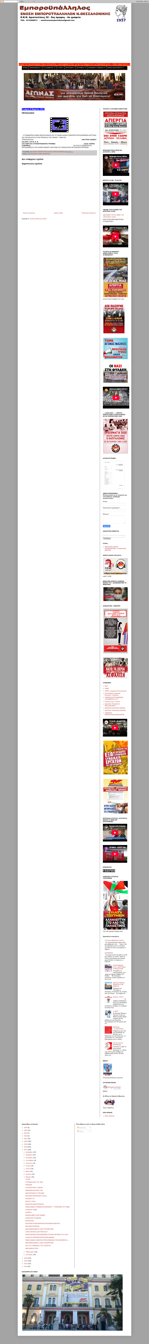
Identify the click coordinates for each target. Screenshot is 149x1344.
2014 (26, 1263)
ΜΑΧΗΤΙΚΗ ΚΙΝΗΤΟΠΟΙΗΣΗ (34, 1204)
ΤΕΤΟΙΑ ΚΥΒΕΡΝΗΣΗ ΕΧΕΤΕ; (114, 940)
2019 (26, 1144)
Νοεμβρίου (29, 1155)
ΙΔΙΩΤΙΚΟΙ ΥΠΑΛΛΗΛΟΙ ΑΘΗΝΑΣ (115, 710)
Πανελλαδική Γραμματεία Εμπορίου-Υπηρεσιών (112, 694)
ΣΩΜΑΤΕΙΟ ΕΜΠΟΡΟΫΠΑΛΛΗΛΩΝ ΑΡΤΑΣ (114, 713)
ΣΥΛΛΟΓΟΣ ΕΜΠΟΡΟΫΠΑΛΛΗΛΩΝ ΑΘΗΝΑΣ (39, 1237)
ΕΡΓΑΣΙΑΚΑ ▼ (70, 68)
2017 (26, 1149)
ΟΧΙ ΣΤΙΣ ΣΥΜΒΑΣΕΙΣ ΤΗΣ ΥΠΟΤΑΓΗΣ (38, 1245)
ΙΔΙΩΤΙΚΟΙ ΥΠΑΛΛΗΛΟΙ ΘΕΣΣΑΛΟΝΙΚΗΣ (112, 705)
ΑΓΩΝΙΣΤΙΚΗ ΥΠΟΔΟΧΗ (33, 1218)
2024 (26, 1130)
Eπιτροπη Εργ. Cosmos (112, 701)
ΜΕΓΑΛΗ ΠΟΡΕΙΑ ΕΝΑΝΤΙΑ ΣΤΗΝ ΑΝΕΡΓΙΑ (118, 984)
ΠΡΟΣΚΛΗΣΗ (29, 1221)
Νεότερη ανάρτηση (29, 213)
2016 (26, 1258)
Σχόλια (81, 1131)
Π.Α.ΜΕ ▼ (60, 68)
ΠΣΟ (106, 686)
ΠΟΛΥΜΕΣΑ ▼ (81, 68)
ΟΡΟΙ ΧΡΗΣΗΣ (109, 1116)
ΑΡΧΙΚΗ (25, 68)
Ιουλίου (28, 1166)
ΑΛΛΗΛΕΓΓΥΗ (29, 1198)
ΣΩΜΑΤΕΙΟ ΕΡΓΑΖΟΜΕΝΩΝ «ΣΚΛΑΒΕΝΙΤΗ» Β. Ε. (114, 698)
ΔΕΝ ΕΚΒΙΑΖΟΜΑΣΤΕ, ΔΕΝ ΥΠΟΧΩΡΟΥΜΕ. (39, 1243)
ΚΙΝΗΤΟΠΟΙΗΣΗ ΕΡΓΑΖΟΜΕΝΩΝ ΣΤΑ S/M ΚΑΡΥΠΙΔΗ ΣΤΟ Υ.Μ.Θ (46, 1234)
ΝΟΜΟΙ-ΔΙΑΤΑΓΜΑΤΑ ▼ (115, 68)
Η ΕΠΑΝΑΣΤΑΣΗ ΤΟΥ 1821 (34, 1182)
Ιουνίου (28, 1168)
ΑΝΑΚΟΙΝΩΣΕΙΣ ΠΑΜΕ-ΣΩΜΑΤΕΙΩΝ (39, 154)
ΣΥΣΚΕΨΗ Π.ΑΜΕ (31, 1210)
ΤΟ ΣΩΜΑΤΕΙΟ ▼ (49, 68)
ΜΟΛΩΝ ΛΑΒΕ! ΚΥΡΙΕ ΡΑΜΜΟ (35, 1215)
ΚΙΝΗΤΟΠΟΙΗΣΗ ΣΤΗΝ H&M (34, 1193)
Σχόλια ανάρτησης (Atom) (38, 218)
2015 (26, 1261)
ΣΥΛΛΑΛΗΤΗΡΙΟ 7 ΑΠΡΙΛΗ (34, 1187)
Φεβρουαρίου (30, 1252)
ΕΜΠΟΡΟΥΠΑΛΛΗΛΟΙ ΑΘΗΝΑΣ (115, 708)
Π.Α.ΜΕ (27, 1179)
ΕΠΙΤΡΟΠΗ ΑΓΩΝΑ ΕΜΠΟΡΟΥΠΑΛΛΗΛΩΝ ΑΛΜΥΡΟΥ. (42, 1223)
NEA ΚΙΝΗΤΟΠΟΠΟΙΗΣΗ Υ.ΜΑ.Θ (36, 1196)
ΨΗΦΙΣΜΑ (28, 1185)
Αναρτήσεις (82, 1127)
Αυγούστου (29, 1163)
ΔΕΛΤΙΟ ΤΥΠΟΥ (118, 997)
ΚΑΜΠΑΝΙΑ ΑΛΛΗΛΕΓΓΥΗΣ (34, 1190)
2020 (26, 1141)
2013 (26, 1266)
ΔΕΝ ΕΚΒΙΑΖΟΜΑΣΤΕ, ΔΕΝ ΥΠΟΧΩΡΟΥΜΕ (39, 1229)
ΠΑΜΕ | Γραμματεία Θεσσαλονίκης (116, 691)
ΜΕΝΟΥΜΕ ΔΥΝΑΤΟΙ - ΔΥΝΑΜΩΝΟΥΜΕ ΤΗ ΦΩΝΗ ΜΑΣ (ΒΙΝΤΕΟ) (115, 548)
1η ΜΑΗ (115, 1011)
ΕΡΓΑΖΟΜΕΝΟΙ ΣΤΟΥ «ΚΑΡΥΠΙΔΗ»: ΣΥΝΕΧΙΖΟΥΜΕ (119, 967)
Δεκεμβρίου (29, 1152)
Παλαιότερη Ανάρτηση (89, 213)
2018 (26, 1147)
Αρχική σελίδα (58, 213)
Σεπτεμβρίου (30, 1160)
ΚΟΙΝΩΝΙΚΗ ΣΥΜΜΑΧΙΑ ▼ (96, 68)
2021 (26, 1138)
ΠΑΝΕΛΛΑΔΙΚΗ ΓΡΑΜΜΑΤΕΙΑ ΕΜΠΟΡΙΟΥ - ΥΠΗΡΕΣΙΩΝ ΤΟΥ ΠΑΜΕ (47, 1207)
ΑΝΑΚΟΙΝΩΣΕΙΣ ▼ (36, 68)
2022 (26, 1136)
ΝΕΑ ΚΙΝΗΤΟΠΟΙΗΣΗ (32, 1226)
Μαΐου (28, 1171)
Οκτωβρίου (29, 1157)
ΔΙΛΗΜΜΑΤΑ (109, 953)
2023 (26, 1133)
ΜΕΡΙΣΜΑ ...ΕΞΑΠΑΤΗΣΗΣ (118, 1028)
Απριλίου (29, 1174)
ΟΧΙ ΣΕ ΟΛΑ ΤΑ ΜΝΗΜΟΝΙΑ (118, 1043)
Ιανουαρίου (29, 1254)
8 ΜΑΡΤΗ (28, 1212)
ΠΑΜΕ (107, 688)
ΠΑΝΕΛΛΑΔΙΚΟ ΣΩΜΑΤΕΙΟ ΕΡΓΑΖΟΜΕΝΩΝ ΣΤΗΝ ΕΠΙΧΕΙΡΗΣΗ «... (47, 1240)
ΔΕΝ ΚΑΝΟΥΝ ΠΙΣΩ (31, 1248)
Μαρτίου (29, 1177)
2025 (26, 1127)
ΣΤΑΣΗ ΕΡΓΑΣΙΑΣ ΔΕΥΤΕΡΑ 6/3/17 (36, 1232)
